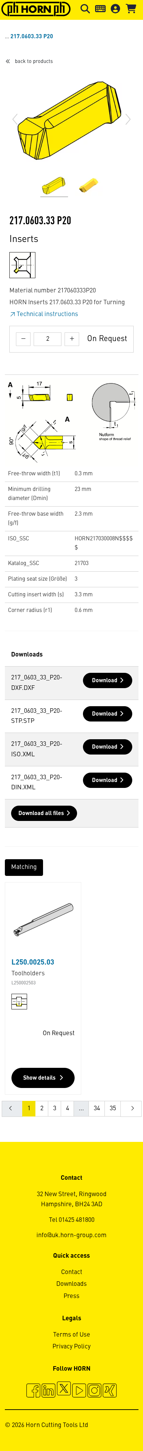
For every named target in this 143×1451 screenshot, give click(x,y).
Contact (71, 1272)
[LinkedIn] (49, 1391)
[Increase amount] (72, 339)
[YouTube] (79, 1391)
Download (104, 681)
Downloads (71, 1284)
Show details (40, 1078)
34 (97, 1108)
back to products (34, 61)
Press (71, 1296)
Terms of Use (71, 1335)
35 (113, 1108)
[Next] (128, 119)
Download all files (41, 813)
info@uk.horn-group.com (71, 1235)
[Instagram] (94, 1391)
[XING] (110, 1391)
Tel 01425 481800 (71, 1220)
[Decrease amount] (23, 339)
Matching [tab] (24, 867)
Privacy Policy (71, 1347)
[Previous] (14, 119)
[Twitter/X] (64, 1391)
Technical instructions (47, 314)
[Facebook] (33, 1391)
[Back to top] (111, 1426)
